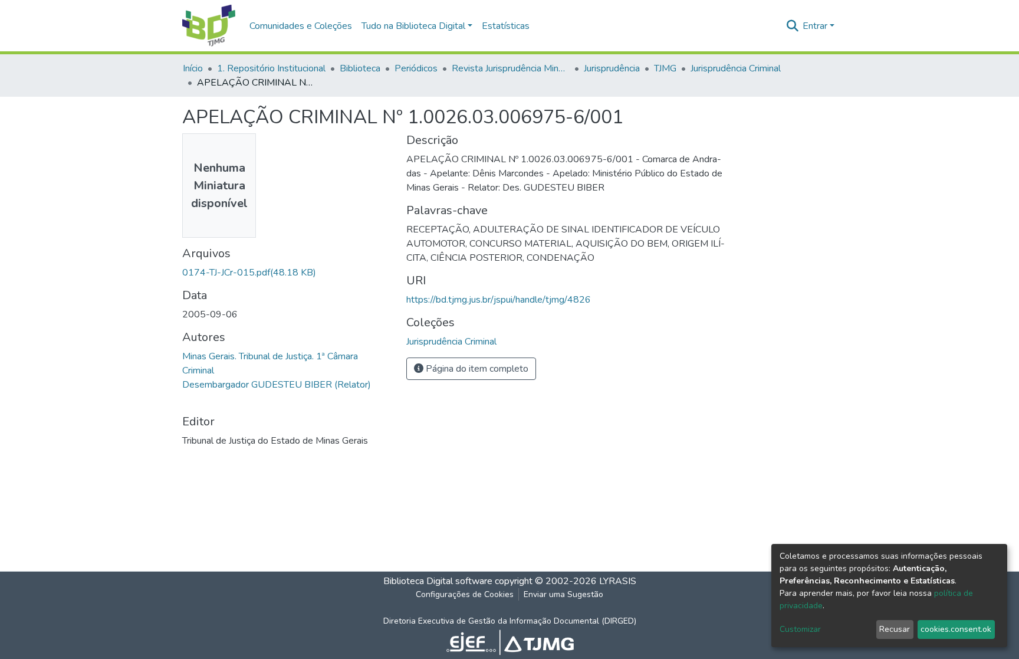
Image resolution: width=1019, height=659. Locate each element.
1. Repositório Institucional (271, 68)
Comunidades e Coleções (300, 25)
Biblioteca (360, 68)
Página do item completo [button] (475, 368)
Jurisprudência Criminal (736, 68)
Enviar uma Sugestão (563, 594)
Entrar (815, 25)
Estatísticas (506, 25)
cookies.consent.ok (956, 629)
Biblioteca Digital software (437, 581)
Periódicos (416, 68)
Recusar (894, 629)
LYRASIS (617, 581)
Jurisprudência (612, 68)
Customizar (800, 629)
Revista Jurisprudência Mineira (511, 68)
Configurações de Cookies (465, 594)
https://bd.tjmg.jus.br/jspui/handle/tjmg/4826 (498, 299)
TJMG (665, 68)
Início (193, 68)
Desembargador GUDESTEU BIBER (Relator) (276, 384)
